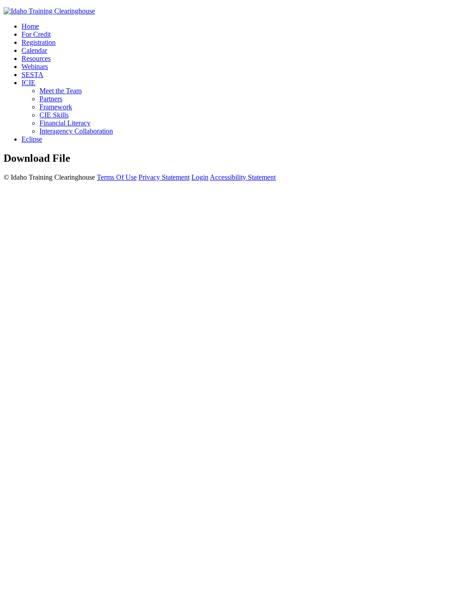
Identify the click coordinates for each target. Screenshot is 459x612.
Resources (36, 58)
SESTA (32, 74)
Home (30, 26)
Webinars (35, 66)
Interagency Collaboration (76, 131)
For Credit (36, 34)
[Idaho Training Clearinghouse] (49, 11)
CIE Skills (54, 115)
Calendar (34, 50)
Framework (55, 107)
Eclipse (32, 139)
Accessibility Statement (243, 177)
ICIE (28, 82)
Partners (50, 99)
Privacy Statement (164, 177)
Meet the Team (60, 91)
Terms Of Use (117, 177)
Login (199, 177)
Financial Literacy (65, 123)
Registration (39, 42)
